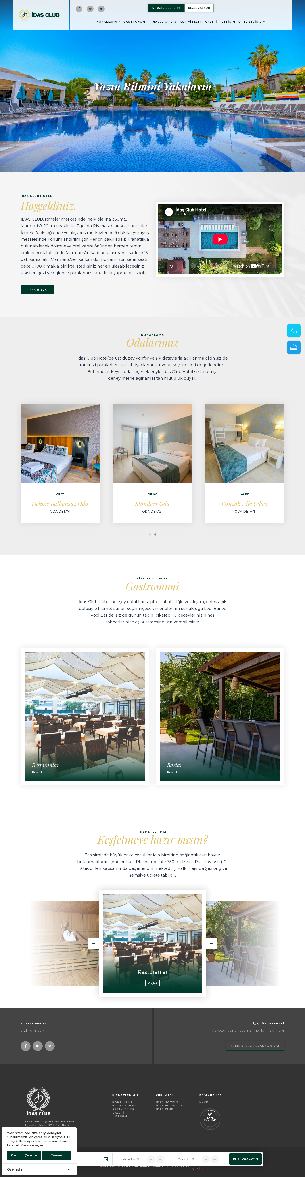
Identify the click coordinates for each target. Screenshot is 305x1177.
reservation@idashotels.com (49, 1121)
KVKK (203, 1102)
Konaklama (107, 21)
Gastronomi (135, 21)
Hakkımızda (37, 289)
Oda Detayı (60, 512)
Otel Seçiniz (250, 21)
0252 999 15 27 (168, 7)
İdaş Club (164, 1109)
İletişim (227, 21)
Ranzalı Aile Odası (244, 503)
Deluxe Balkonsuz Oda (60, 503)
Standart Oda (152, 503)
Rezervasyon (199, 7)
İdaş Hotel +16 (169, 1105)
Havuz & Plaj (165, 21)
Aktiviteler (191, 21)
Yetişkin (129, 1159)
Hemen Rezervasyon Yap (255, 1046)
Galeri (211, 21)
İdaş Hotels (167, 1102)
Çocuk (183, 1159)
